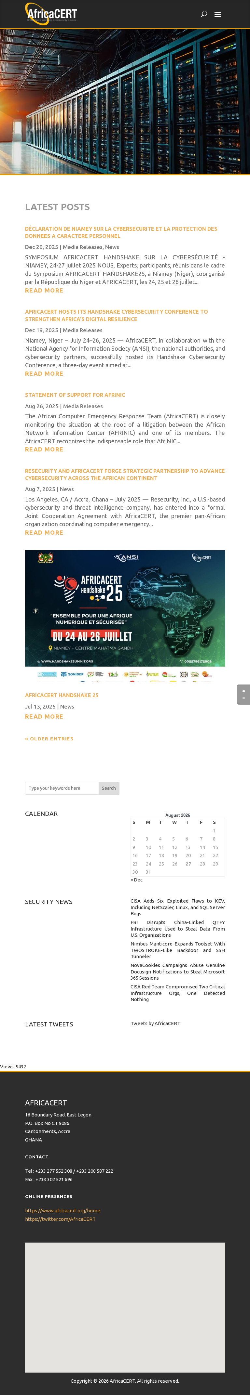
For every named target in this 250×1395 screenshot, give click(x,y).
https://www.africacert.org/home (62, 1210)
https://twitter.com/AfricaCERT (60, 1219)
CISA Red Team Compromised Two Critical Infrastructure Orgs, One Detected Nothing (178, 993)
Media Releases (83, 247)
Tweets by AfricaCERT (155, 1023)
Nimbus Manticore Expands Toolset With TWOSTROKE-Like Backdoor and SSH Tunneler (178, 950)
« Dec (137, 879)
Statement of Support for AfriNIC (75, 395)
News (112, 247)
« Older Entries (49, 738)
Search (109, 788)
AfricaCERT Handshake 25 (61, 695)
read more (44, 290)
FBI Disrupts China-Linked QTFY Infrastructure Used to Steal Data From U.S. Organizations (178, 928)
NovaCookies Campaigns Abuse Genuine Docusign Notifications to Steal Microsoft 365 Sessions (178, 971)
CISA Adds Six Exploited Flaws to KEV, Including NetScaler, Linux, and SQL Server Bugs (178, 907)
